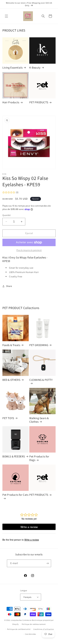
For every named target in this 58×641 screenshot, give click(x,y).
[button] (6, 16)
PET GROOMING (38, 345)
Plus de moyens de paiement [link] (29, 250)
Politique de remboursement (34, 624)
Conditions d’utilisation (43, 629)
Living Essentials (12, 67)
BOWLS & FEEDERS (13, 456)
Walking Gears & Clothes (39, 419)
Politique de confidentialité (18, 629)
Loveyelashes (16, 620)
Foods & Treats (11, 345)
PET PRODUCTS (38, 102)
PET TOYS (8, 418)
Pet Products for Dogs (39, 458)
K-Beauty (35, 67)
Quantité (6, 215)
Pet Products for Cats (15, 495)
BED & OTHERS (11, 380)
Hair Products (10, 102)
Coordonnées (30, 634)
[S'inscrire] (47, 563)
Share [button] (9, 286)
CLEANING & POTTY (41, 380)
